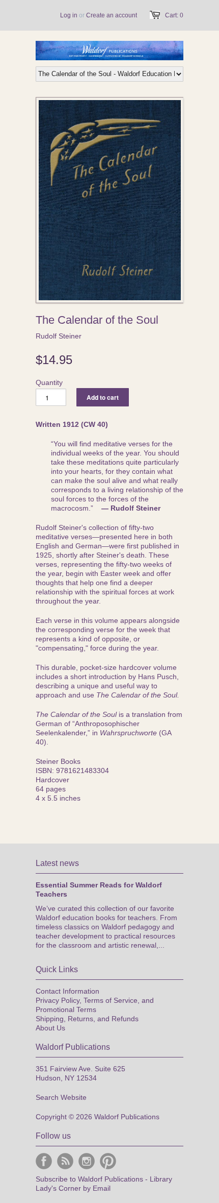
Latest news (57, 863)
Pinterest (108, 1161)
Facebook (44, 1161)
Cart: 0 (174, 15)
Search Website (61, 1097)
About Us (50, 1028)
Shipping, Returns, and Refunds (87, 1019)
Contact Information (67, 991)
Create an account (111, 15)
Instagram (86, 1161)
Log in (68, 15)
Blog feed (65, 1161)
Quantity (49, 382)
